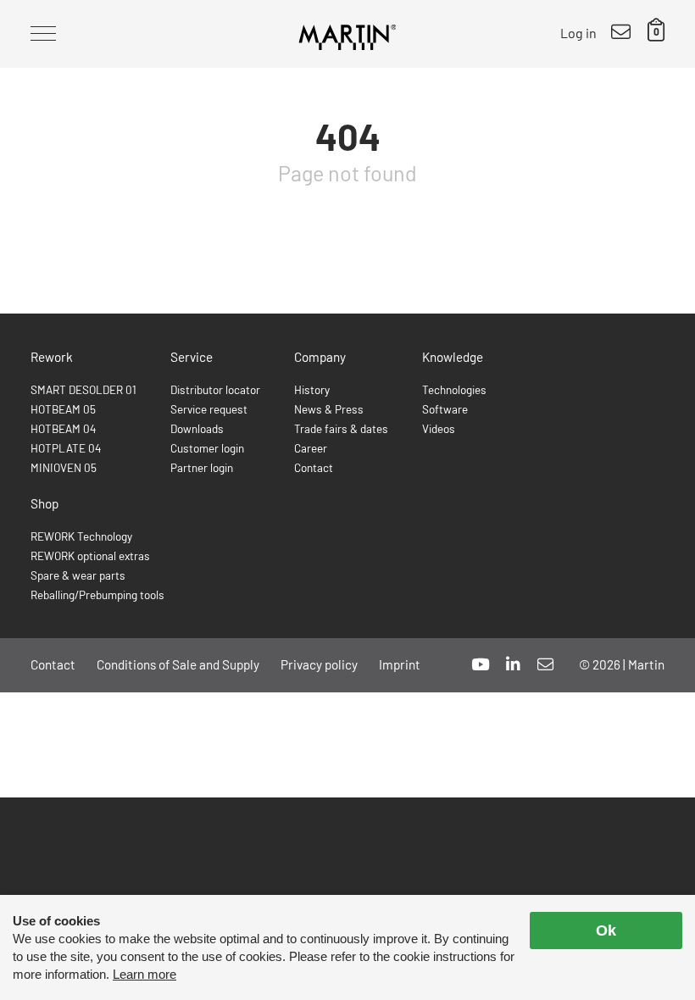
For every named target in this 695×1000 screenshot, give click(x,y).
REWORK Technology (81, 536)
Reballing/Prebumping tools (97, 594)
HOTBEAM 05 (63, 409)
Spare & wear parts (78, 575)
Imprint (399, 664)
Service (191, 356)
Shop (44, 503)
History (312, 389)
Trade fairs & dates (341, 428)
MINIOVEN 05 (64, 467)
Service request (208, 409)
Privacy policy (319, 664)
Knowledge (452, 356)
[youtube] (480, 664)
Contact (313, 467)
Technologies (454, 389)
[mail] (545, 664)
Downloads (197, 428)
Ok (606, 930)
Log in (578, 33)
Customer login (207, 448)
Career (310, 448)
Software (445, 409)
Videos (438, 428)
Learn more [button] (144, 974)
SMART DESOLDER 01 (83, 389)
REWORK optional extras (90, 555)
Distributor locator (215, 389)
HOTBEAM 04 (63, 428)
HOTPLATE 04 (66, 448)
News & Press (329, 409)
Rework (52, 356)
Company (320, 356)
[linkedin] (513, 664)
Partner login (201, 467)
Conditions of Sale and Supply (178, 664)
